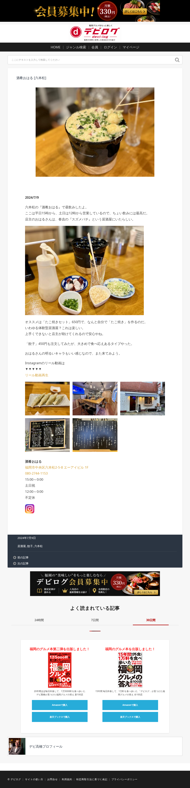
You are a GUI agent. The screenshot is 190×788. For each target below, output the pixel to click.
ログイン (110, 47)
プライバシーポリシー (124, 779)
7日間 (95, 620)
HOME (55, 47)
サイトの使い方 (34, 779)
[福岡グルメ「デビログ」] (95, 33)
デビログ (16, 779)
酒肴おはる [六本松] (31, 78)
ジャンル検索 (76, 47)
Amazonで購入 (60, 705)
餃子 (30, 546)
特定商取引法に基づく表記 (91, 779)
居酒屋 (21, 546)
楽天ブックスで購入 (60, 716)
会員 (94, 47)
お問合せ (52, 779)
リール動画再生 (36, 375)
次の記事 (23, 563)
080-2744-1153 (36, 473)
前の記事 (23, 557)
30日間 (150, 620)
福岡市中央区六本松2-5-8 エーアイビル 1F (56, 467)
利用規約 (67, 779)
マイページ (131, 47)
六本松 (38, 546)
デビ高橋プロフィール (46, 746)
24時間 (39, 620)
